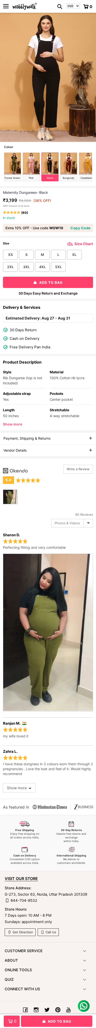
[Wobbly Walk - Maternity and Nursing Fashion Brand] (24, 6)
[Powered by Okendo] (15, 471)
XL (74, 254)
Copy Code (80, 228)
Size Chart (83, 243)
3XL (26, 267)
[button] (42, 139)
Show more (12, 424)
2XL (10, 267)
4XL (42, 267)
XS (10, 254)
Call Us (50, 932)
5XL (58, 267)
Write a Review (78, 469)
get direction (22, 932)
